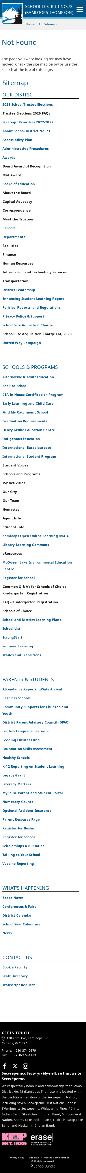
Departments (13, 237)
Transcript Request (18, 985)
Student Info (13, 527)
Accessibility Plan (17, 139)
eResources (12, 553)
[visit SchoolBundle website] (42, 1166)
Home (30, 24)
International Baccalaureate (26, 447)
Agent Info (12, 518)
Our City (10, 491)
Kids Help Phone (14, 1139)
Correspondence (17, 210)
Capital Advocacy (17, 201)
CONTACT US (17, 957)
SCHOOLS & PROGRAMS (30, 367)
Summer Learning (17, 646)
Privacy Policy (16, 1157)
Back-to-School (15, 385)
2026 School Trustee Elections (27, 104)
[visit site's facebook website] (4, 1066)
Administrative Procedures (25, 148)
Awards (8, 157)
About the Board (17, 192)
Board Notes (12, 897)
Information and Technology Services (35, 272)
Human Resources (18, 263)
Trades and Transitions (21, 655)
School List (11, 628)
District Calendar (17, 915)
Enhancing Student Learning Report (33, 298)
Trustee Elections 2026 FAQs (26, 113)
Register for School (18, 577)
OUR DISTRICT (18, 94)
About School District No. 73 (26, 131)
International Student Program (29, 456)
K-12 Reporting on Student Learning (33, 766)
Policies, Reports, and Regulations (31, 307)
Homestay (11, 509)
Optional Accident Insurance (27, 810)
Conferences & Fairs (19, 906)
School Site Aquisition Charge (27, 325)
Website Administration (56, 1157)
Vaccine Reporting (18, 863)
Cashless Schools (16, 698)
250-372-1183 (26, 1055)
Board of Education (18, 184)
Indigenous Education (21, 438)
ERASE (41, 1139)
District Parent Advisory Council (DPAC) (35, 722)
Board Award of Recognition (27, 166)
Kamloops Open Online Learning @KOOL (36, 536)
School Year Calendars (21, 924)
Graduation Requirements (24, 421)
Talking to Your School (21, 854)
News (7, 933)
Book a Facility (14, 967)
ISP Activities (14, 483)
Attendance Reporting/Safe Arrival (32, 689)
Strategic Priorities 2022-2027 (27, 122)
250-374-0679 (26, 1050)
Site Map (34, 1157)
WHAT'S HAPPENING (25, 887)
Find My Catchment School (25, 412)
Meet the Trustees (18, 219)
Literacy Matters (16, 784)
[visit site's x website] (15, 1066)
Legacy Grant (13, 775)
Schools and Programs (21, 474)
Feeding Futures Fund (21, 740)
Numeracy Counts (17, 801)
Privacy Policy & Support (23, 316)
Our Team (11, 500)
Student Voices (15, 465)
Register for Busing (19, 828)
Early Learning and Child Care (28, 403)
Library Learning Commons (25, 544)
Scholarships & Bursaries (23, 846)
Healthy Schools (16, 757)
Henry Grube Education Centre (28, 430)
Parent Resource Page (21, 819)
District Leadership (18, 290)
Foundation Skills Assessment (27, 748)
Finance (9, 254)
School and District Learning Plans (31, 619)
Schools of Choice (17, 611)
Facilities (10, 245)
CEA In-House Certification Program (33, 394)
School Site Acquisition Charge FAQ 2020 (37, 334)
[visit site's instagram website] (25, 1066)
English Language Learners (25, 731)
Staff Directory (15, 976)
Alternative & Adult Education (28, 377)
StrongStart (12, 637)
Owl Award (12, 175)
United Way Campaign (21, 342)
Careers (8, 228)
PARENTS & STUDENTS (28, 679)
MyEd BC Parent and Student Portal (32, 793)
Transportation (15, 281)
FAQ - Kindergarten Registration (30, 602)
